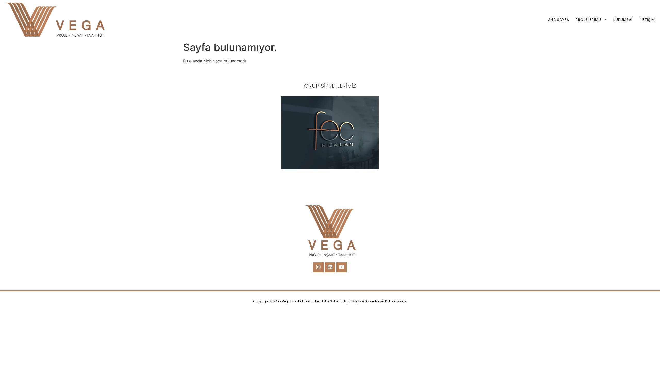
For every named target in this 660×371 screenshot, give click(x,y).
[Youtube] (341, 267)
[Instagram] (318, 267)
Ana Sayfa (558, 19)
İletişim (647, 19)
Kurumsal (623, 19)
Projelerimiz (589, 19)
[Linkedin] (330, 267)
